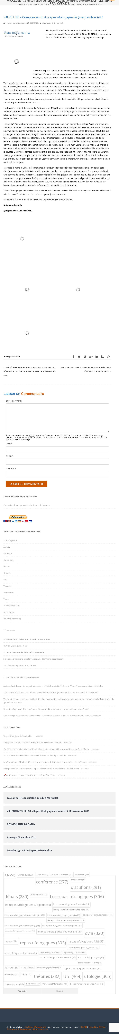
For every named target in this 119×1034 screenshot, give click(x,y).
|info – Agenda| (10, 540)
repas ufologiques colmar (75, 952)
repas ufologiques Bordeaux (20, 953)
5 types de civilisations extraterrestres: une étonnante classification (33, 659)
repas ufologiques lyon (91, 957)
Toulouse (7, 586)
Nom (8, 444)
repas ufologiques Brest (50, 952)
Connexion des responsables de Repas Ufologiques (26, 505)
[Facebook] (73, 357)
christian (42, 874)
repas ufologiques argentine (83, 947)
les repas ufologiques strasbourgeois (62, 925)
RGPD (83, 1026)
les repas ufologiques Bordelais (71, 904)
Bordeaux (7, 553)
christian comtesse (62, 874)
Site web (11, 469)
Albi (9, 875)
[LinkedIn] (97, 357)
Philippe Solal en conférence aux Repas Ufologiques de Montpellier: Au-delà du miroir (41, 768)
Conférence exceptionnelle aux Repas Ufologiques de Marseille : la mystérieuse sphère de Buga (46, 749)
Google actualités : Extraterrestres (22, 677)
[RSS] (102, 357)
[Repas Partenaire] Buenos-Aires (86, 984)
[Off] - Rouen (32, 983)
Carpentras (46, 23)
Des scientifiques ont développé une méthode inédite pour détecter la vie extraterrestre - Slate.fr (46, 709)
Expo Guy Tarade (97, 1026)
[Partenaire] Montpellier (54, 984)
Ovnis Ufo (10, 631)
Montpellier (8, 592)
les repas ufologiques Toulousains (59, 931)
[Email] (108, 357)
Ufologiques (14, 984)
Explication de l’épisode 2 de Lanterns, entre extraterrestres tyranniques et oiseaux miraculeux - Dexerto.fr (50, 692)
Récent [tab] (59, 991)
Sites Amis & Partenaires (19, 1029)
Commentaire (14, 401)
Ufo (72, 976)
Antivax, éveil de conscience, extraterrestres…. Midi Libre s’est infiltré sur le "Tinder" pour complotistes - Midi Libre (53, 686)
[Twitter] (79, 357)
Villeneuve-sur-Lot (11, 605)
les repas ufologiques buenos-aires (71, 909)
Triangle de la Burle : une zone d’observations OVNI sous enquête (32, 742)
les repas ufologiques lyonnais (63, 915)
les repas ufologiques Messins (97, 915)
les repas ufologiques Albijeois (27, 905)
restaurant (11, 974)
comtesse (82, 874)
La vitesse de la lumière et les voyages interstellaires (26, 639)
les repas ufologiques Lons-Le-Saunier (24, 915)
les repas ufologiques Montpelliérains (65, 920)
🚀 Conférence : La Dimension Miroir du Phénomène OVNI (28, 775)
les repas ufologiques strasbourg (22, 925)
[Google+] (91, 357)
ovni (94, 933)
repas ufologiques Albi (86, 941)
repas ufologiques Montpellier (19, 968)
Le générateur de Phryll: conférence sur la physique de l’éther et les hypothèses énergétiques (44, 762)
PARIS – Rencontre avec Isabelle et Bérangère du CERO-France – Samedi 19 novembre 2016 (29, 371)
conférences (78, 880)
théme (26, 974)
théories (47, 976)
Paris (5, 579)
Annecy (6, 547)
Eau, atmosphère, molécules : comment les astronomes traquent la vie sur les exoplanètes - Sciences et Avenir (52, 715)
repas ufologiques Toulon (49, 968)
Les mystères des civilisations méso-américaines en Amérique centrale (34, 755)
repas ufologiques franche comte (58, 957)
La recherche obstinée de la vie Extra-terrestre (23, 652)
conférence (52, 882)
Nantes (6, 566)
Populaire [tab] (22, 991)
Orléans (7, 573)
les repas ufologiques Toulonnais (19, 931)
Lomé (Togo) (8, 612)
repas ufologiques (43, 943)
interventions (39, 894)
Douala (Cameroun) (12, 618)
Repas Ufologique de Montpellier (18, 736)
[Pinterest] (85, 357)
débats (16, 896)
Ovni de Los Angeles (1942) (15, 645)
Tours (6, 599)
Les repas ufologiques (77, 896)
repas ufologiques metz (89, 962)
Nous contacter (41, 1029)
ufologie (97, 976)
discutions (86, 887)
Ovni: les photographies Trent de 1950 (20, 665)
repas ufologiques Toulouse (82, 968)
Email (9, 456)
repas (10, 941)
